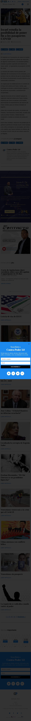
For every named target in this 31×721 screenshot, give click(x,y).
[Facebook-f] (13, 373)
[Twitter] (18, 373)
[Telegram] (9, 373)
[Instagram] (22, 373)
